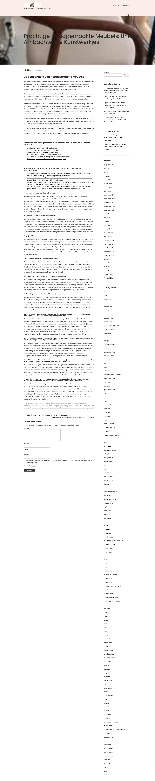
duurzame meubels (45, 406)
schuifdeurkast (109, 654)
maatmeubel (108, 537)
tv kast (106, 711)
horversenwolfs (109, 135)
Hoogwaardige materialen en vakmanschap (42, 150)
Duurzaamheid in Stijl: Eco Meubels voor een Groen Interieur (73, 417)
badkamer (107, 299)
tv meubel (107, 718)
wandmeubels (109, 756)
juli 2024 (107, 259)
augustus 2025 (109, 210)
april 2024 (107, 270)
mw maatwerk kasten (112, 601)
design (106, 341)
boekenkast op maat (111, 326)
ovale (106, 620)
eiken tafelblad (109, 378)
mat (105, 560)
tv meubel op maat (111, 722)
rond (105, 631)
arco (105, 292)
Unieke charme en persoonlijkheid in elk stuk (42, 148)
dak (105, 337)
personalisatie (37, 408)
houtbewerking (109, 427)
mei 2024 (107, 267)
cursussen (107, 333)
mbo (105, 563)
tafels (106, 692)
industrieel (107, 446)
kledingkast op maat (111, 499)
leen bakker (108, 511)
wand (106, 741)
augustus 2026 (109, 165)
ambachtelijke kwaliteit (59, 404)
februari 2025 (108, 233)
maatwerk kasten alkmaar (113, 541)
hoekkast (107, 409)
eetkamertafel (109, 356)
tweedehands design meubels (114, 730)
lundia (106, 522)
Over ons (116, 5)
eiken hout (107, 371)
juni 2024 (107, 263)
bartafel (107, 314)
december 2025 (109, 195)
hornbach (107, 416)
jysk (105, 465)
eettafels (107, 363)
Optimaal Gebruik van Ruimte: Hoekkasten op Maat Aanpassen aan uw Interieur (115, 105)
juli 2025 (107, 214)
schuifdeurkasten (110, 658)
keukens (107, 488)
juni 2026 (107, 172)
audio (106, 295)
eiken (106, 367)
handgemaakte (58, 406)
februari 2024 (109, 278)
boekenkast (108, 322)
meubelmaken (109, 579)
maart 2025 (108, 229)
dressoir (107, 348)
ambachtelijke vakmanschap (78, 404)
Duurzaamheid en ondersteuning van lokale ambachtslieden (48, 157)
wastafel (107, 760)
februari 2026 (108, 187)
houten (106, 431)
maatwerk (27, 408)
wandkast (107, 745)
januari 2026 (108, 191)
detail (36, 406)
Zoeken (106, 72)
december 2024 (109, 240)
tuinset (106, 703)
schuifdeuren (108, 650)
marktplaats (108, 548)
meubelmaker (109, 582)
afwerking (46, 404)
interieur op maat (110, 461)
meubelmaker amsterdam (113, 586)
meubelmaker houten (111, 590)
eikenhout (107, 382)
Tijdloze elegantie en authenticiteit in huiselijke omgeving (47, 159)
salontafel (107, 639)
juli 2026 (107, 169)
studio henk (108, 680)
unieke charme (71, 408)
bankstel (107, 310)
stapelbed (107, 673)
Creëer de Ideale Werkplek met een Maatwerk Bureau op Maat (47, 415)
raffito (106, 628)
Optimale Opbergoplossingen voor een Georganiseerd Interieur (116, 98)
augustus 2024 (109, 255)
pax (105, 624)
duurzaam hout (109, 352)
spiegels (107, 669)
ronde (106, 635)
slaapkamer (108, 662)
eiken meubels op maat (112, 375)
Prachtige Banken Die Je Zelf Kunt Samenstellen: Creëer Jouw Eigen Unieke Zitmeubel (116, 90)
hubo (106, 439)
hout (105, 420)
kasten (106, 473)
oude (106, 612)
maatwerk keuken (110, 545)
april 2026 (107, 180)
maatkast (107, 533)
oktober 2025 (109, 203)
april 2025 (107, 225)
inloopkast (107, 454)
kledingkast (108, 495)
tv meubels (108, 726)
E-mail (26, 449)
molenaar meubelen (111, 597)
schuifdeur (107, 646)
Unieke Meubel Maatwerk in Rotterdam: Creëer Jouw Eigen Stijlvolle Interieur (115, 119)
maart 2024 (108, 274)
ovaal (106, 616)
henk (106, 401)
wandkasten (108, 748)
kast (105, 469)
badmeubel (108, 307)
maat (106, 526)
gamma (107, 386)
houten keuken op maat (112, 435)
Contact (126, 5)
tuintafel (107, 707)
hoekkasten (108, 412)
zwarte (106, 775)
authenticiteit (28, 406)
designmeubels (109, 344)
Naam (26, 444)
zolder (106, 767)
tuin (105, 699)
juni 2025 (107, 218)
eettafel (107, 360)
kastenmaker (109, 477)
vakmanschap (82, 408)
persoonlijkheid (47, 408)
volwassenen (108, 737)
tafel (105, 684)
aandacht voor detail (35, 404)
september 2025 (110, 206)
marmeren (108, 552)
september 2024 (110, 252)
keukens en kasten (110, 492)
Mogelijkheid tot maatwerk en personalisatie (42, 152)
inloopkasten (108, 458)
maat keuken (108, 529)
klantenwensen (88, 406)
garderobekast (109, 390)
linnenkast (107, 518)
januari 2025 (108, 236)
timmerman (108, 696)
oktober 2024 (109, 248)
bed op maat (108, 318)
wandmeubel (108, 752)
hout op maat (109, 424)
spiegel (106, 665)
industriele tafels (110, 450)
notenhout (107, 609)
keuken (106, 484)
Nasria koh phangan (111, 144)
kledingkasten (109, 503)
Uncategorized (109, 733)
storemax (107, 677)
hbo (105, 397)
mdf (105, 567)
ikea (105, 443)
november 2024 (109, 244)
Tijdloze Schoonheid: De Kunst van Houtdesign (113, 137)
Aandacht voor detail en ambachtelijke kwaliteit (44, 155)
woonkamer (108, 763)
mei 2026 (107, 176)
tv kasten (107, 714)
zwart (106, 771)
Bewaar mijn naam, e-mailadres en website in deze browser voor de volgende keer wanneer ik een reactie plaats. (58, 461)
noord (106, 605)
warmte (91, 408)
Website (27, 455)
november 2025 (109, 199)
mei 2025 (107, 221)
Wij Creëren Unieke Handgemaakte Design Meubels (116, 112)
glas (105, 394)
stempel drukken (59, 408)
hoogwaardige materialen (73, 406)
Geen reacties (38, 70)
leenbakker (108, 514)
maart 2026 (108, 184)
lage (105, 507)
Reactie (27, 428)
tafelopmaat (108, 688)
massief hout (108, 556)
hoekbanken (108, 405)
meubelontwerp (110, 594)
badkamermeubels (111, 303)
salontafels (108, 643)
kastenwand (108, 480)
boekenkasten (109, 329)
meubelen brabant (111, 575)
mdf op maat (108, 571)
